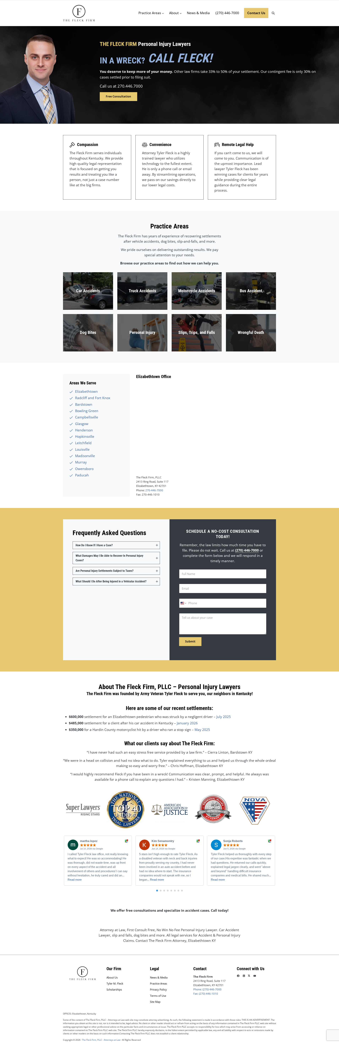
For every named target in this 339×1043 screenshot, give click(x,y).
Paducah (82, 475)
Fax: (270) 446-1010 (205, 993)
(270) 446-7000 (247, 550)
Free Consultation (118, 96)
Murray (81, 462)
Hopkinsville (84, 436)
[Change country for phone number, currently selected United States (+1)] (183, 603)
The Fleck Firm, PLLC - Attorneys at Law (101, 1039)
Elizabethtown (86, 391)
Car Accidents (88, 290)
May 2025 (202, 729)
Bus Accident (251, 290)
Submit (190, 641)
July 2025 (223, 716)
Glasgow (81, 423)
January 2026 (187, 723)
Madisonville (85, 456)
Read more (75, 879)
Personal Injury (142, 332)
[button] (157, 890)
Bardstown (83, 404)
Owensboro (84, 468)
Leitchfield (83, 443)
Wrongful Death (251, 332)
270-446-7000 (154, 490)
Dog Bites (88, 332)
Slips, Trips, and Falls (196, 332)
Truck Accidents (142, 290)
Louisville (82, 449)
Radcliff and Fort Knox (92, 398)
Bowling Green (86, 411)
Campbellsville (86, 417)
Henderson (84, 430)
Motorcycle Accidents (196, 290)
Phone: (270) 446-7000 (207, 989)
